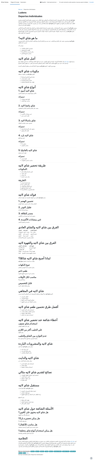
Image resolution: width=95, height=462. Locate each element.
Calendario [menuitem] (23, 2)
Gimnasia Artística (57, 451)
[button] (48, 2)
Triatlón (46, 451)
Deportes (37, 451)
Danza (24, 453)
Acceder (91, 2)
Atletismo (42, 451)
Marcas (20, 9)
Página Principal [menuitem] (15, 2)
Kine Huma (4, 2)
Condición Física (65, 451)
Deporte (20, 453)
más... (27, 453)
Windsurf (33, 451)
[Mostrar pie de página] (91, 458)
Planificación (73, 451)
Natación (51, 451)
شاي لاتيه (66, 61)
